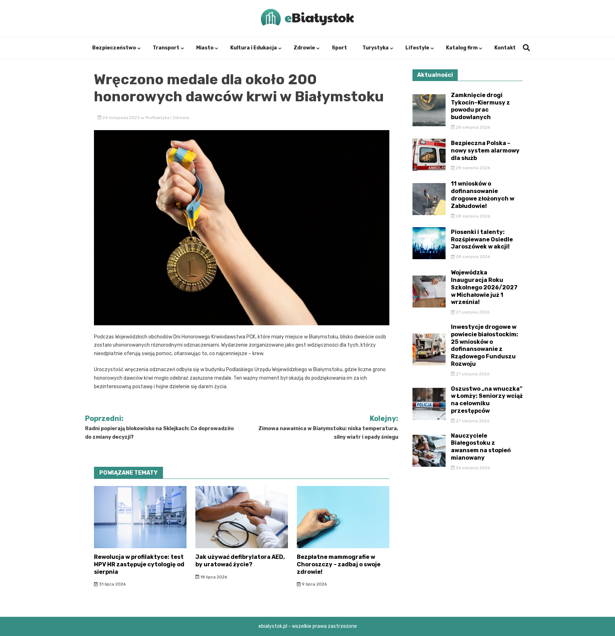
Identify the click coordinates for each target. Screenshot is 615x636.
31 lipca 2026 (112, 584)
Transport (166, 48)
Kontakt (505, 48)
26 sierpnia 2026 (472, 467)
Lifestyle (417, 48)
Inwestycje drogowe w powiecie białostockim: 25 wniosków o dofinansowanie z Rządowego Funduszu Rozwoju (484, 345)
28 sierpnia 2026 (472, 127)
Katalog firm (462, 48)
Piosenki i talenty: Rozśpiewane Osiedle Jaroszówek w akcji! (482, 239)
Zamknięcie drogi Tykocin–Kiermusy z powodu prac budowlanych (480, 106)
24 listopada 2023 (121, 117)
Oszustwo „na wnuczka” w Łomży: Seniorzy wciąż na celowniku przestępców (487, 399)
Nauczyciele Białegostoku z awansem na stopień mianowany (481, 446)
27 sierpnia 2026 (472, 312)
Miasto (205, 48)
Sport (339, 48)
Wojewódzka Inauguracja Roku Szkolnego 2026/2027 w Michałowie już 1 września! (484, 287)
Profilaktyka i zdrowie (167, 117)
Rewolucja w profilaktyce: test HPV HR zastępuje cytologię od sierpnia (139, 564)
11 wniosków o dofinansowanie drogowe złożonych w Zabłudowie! (482, 194)
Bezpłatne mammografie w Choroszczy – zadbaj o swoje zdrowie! (338, 564)
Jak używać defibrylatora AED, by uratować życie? (240, 561)
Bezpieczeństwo (114, 48)
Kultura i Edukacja (253, 48)
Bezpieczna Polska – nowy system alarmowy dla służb (485, 150)
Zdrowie (304, 48)
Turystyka (375, 48)
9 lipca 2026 (314, 584)
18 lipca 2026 (213, 576)
